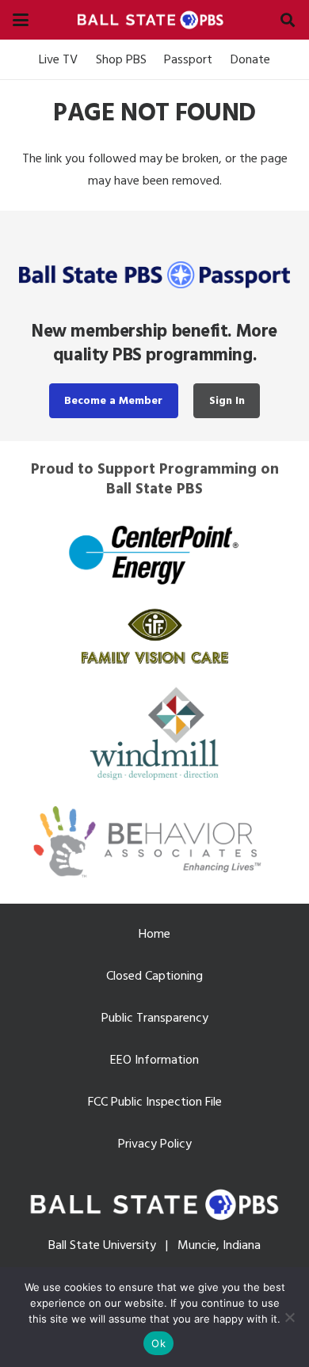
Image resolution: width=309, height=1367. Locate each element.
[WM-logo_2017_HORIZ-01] (154, 732)
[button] (20, 20)
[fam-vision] (154, 636)
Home (154, 933)
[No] (289, 1317)
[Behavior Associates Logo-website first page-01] (154, 842)
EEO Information (154, 1059)
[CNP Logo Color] (154, 554)
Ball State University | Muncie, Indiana (154, 1245)
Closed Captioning (154, 975)
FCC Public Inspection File (155, 1101)
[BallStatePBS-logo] (154, 20)
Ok (158, 1343)
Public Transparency (154, 1017)
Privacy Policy (155, 1143)
